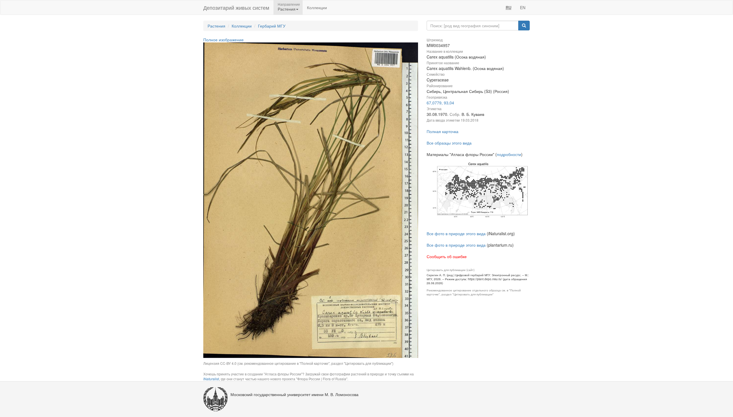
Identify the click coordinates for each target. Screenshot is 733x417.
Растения (216, 26)
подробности (509, 154)
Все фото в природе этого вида (456, 233)
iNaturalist (211, 378)
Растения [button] (286, 9)
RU (508, 7)
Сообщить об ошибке (447, 256)
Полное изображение (223, 39)
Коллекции (317, 7)
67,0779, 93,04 (440, 103)
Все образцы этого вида (449, 143)
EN (522, 7)
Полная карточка (442, 131)
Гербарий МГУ (271, 26)
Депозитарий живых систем (236, 7)
